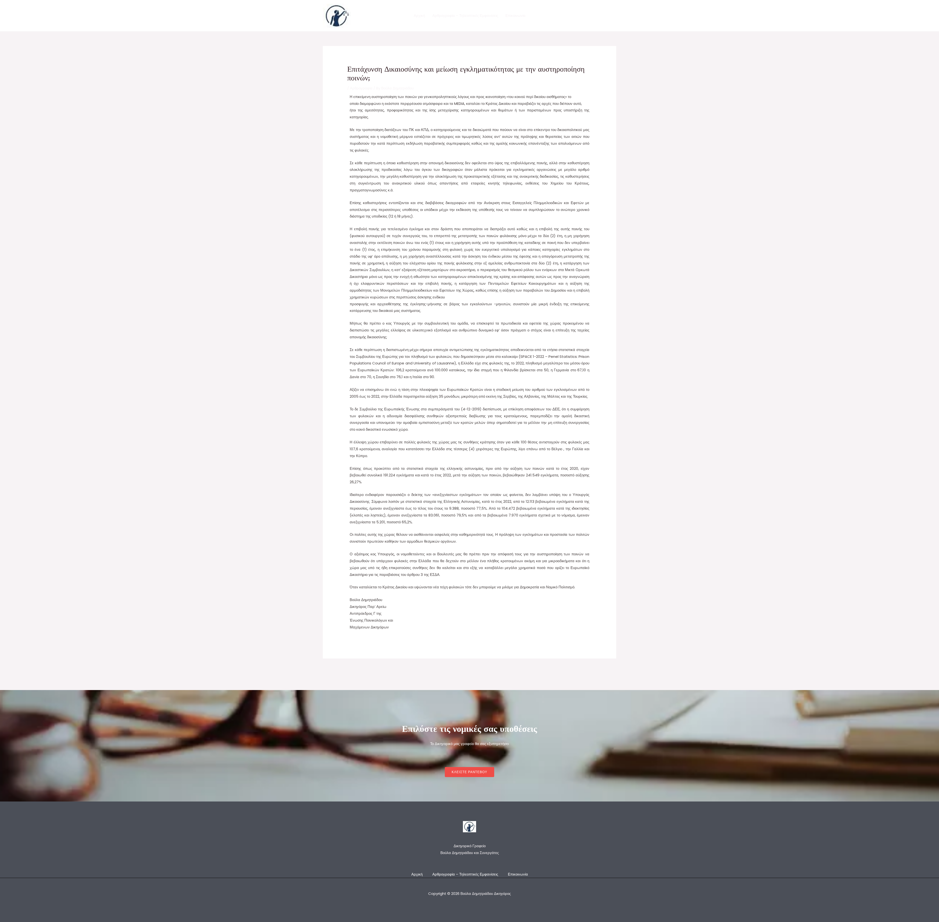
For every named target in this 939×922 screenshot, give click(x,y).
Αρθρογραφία (361, 88)
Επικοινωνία (515, 15)
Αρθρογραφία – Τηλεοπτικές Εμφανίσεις (465, 15)
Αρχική (419, 15)
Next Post (604, 670)
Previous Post (337, 670)
